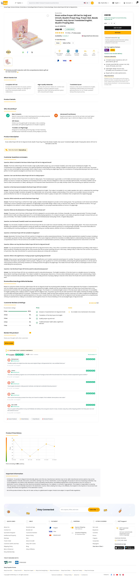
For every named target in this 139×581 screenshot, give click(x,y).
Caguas (95, 538)
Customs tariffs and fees (11, 543)
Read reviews (91, 354)
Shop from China (65, 570)
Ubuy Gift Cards (31, 543)
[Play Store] (129, 548)
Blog (27, 546)
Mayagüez (96, 543)
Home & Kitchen (15, 7)
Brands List (29, 530)
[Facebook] (111, 575)
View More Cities (98, 546)
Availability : (58, 36)
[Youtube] (117, 575)
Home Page (7, 7)
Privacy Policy (68, 575)
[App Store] (119, 548)
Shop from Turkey (77, 570)
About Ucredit (30, 541)
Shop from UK (18, 570)
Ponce (94, 535)
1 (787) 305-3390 (122, 540)
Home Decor (23, 7)
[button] (103, 3)
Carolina (95, 532)
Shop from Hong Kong (41, 570)
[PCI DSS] (8, 562)
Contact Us (7, 530)
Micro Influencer (8, 549)
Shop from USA (8, 570)
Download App (30, 527)
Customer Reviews (31, 532)
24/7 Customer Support (123, 528)
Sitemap (6, 538)
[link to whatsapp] (23, 52)
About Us (6, 527)
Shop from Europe (89, 570)
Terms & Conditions (56, 575)
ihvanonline (58, 13)
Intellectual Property (10, 535)
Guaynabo (96, 541)
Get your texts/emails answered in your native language (125, 533)
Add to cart (118, 28)
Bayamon (95, 530)
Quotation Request (9, 532)
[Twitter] (120, 575)
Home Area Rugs (48, 7)
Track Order (7, 541)
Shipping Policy (8, 546)
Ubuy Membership (9, 552)
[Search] (92, 3)
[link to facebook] (27, 52)
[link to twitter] (32, 52)
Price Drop (70, 29)
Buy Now (117, 32)
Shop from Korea (54, 570)
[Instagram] (114, 575)
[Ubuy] (4, 3)
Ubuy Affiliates (30, 549)
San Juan (95, 527)
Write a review (9, 343)
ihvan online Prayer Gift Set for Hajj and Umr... (66, 7)
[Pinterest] (123, 575)
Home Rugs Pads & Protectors (36, 7)
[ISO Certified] (19, 562)
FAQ (27, 538)
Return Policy (30, 535)
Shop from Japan (28, 570)
